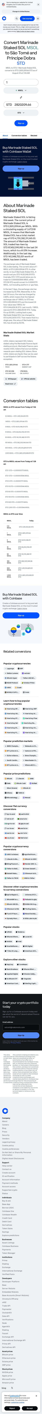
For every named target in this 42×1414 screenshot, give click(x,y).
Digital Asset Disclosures (13, 1158)
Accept (30, 1408)
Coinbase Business (10, 1246)
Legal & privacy (8, 1142)
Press (4, 1132)
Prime (4, 1260)
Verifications (7, 1320)
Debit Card (6, 1221)
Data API (5, 1316)
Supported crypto (9, 1190)
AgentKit (6, 1326)
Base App (6, 1204)
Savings (5, 1232)
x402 (4, 1302)
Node (4, 1323)
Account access (9, 1186)
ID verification (8, 1176)
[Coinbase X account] (12, 1388)
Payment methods (10, 1183)
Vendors (5, 1139)
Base (4, 1285)
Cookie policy (8, 1145)
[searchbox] (21, 113)
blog (4, 1388)
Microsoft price (9, 1379)
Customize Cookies (17, 1402)
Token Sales (7, 1228)
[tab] (5, 135)
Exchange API (8, 1337)
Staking (5, 1264)
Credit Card (7, 1218)
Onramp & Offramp (10, 1299)
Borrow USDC (8, 1208)
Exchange (6, 1267)
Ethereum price (9, 1358)
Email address (8, 1022)
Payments (6, 1250)
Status (5, 1193)
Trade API (6, 1306)
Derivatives (7, 1225)
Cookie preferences (10, 1149)
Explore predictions (10, 1235)
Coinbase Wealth (9, 1215)
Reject (12, 1408)
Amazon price (8, 1383)
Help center (7, 1166)
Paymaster (6, 1309)
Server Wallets (8, 1288)
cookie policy (14, 1396)
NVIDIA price (7, 1372)
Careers (5, 1125)
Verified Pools (8, 1274)
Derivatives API (8, 1347)
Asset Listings (8, 1243)
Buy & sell (6, 1201)
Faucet (5, 1333)
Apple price (7, 1376)
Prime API (6, 1344)
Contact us (6, 1169)
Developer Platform (10, 1282)
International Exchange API (14, 1340)
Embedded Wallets (10, 1292)
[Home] (4, 18)
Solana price (7, 1361)
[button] (38, 18)
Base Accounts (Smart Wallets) (15, 1295)
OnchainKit (7, 1313)
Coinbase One (8, 1211)
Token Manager (8, 1253)
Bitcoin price (7, 1355)
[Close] (36, 1396)
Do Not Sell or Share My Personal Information (16, 1153)
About (4, 1121)
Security (5, 1135)
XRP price (6, 1365)
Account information (11, 1180)
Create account (8, 1173)
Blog (4, 1128)
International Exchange (12, 1271)
